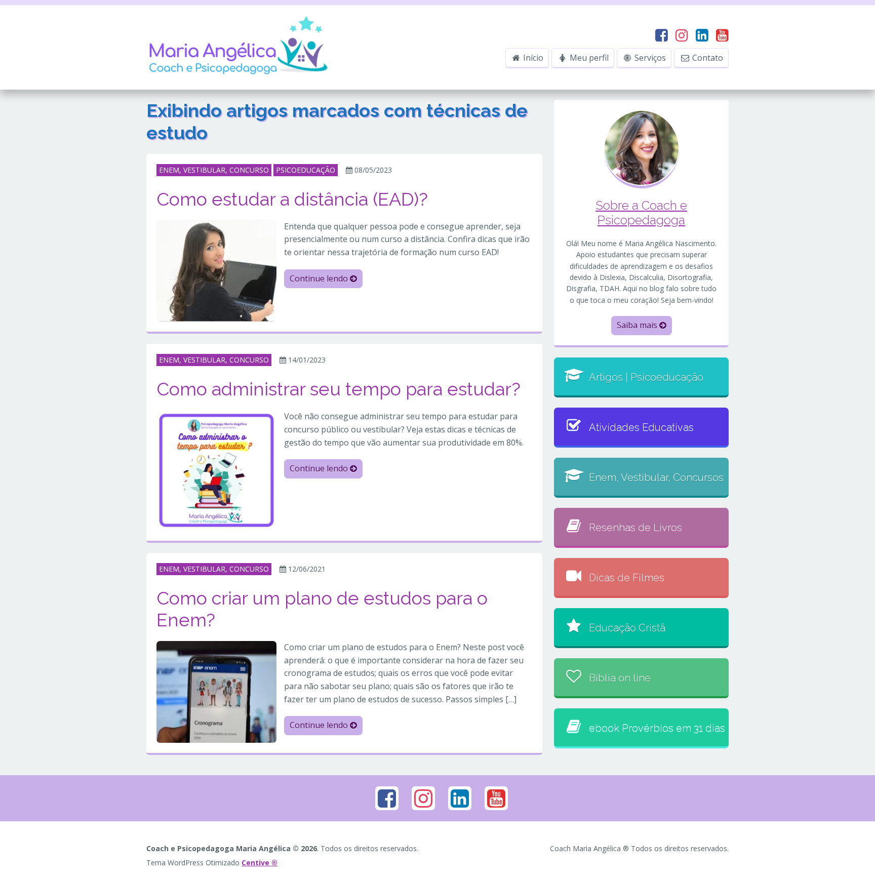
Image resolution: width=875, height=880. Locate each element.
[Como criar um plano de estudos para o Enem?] (216, 691)
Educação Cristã (627, 628)
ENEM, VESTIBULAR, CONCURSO (214, 170)
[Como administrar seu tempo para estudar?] (216, 469)
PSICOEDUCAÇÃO (305, 170)
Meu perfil (588, 57)
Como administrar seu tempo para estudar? (338, 388)
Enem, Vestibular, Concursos (656, 477)
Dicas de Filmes (626, 578)
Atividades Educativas (641, 427)
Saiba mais (638, 325)
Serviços (649, 57)
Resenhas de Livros (635, 528)
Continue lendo (320, 278)
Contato (706, 57)
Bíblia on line (620, 678)
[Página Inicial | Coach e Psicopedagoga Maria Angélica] (239, 46)
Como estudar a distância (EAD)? (292, 199)
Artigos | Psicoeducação (646, 377)
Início (532, 57)
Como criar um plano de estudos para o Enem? (322, 608)
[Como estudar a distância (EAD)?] (216, 269)
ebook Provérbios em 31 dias (657, 728)
